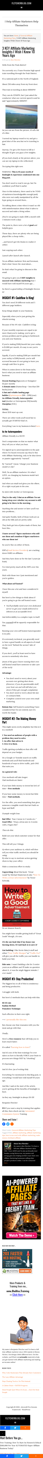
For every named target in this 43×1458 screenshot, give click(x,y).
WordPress (26, 1410)
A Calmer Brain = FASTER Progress (15, 1385)
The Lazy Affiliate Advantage (12, 1377)
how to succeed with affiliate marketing (20, 1135)
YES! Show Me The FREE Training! (14, 1454)
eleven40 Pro (26, 1407)
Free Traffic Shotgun (17, 953)
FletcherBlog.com (21, 3)
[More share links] (12, 1124)
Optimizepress (15, 395)
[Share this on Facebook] (3, 1124)
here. (38, 426)
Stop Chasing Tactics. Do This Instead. (16, 1381)
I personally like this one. (16, 1019)
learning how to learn (20, 1047)
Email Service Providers (17, 550)
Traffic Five (35, 953)
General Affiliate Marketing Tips (24, 1130)
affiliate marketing (19, 1133)
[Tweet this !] (8, 1124)
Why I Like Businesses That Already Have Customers (21, 1373)
